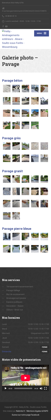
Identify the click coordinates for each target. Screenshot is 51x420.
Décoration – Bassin (15, 306)
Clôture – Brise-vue (14, 310)
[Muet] (41, 388)
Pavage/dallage (13, 290)
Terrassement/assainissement (19, 286)
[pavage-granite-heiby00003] (25, 179)
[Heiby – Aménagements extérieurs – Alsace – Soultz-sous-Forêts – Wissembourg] (14, 39)
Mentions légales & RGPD (37, 411)
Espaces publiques (14, 302)
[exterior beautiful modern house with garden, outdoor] (25, 113)
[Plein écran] (45, 388)
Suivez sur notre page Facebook (25, 415)
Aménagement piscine (16, 298)
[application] (25, 378)
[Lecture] (5, 388)
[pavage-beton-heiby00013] (25, 101)
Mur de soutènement (15, 294)
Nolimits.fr (20, 411)
